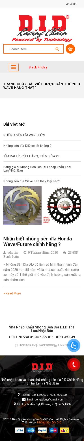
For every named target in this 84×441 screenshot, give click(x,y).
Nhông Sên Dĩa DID (49, 422)
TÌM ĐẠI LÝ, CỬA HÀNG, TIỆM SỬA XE (31, 156)
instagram (27, 345)
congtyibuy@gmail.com (49, 399)
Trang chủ (13, 84)
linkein (63, 345)
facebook (46, 345)
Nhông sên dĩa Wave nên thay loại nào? (31, 181)
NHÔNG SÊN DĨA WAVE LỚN (24, 135)
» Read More (12, 293)
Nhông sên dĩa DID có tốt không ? (27, 145)
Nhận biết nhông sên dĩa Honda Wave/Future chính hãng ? (37, 241)
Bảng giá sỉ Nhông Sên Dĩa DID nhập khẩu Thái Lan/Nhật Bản (37, 168)
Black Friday (38, 67)
